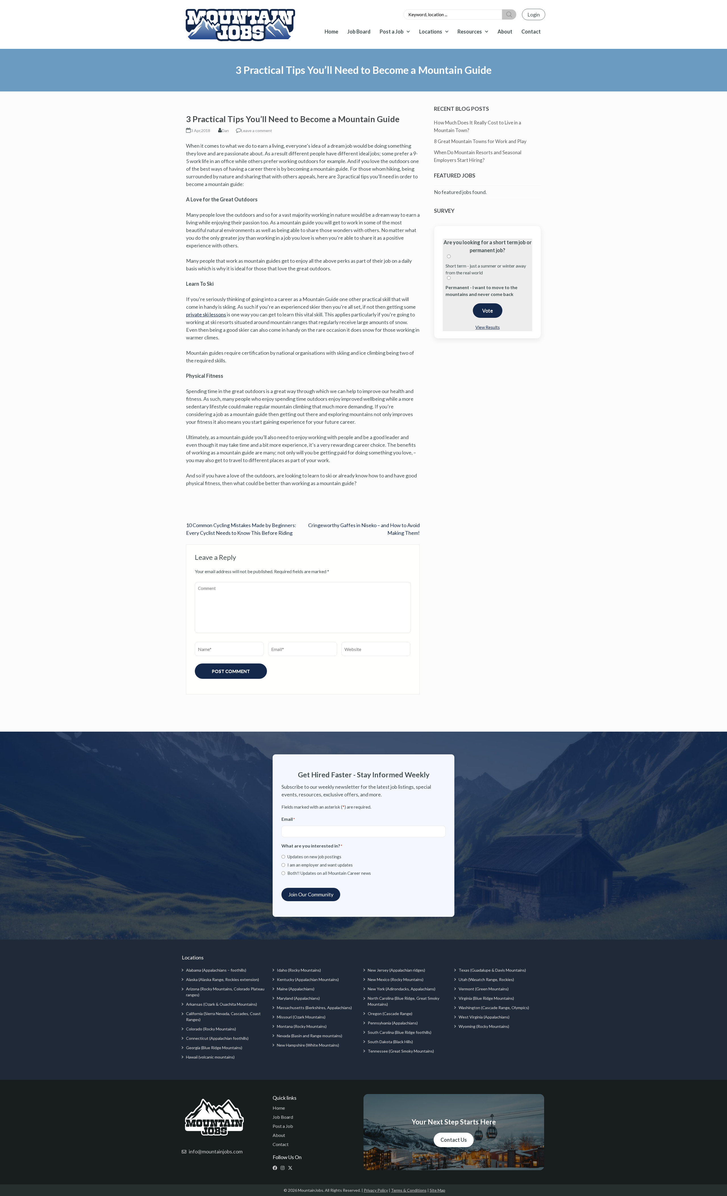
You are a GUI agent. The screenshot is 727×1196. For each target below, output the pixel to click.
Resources (469, 31)
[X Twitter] (291, 1168)
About (505, 31)
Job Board (359, 31)
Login (533, 14)
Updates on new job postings (314, 856)
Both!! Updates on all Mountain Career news (329, 873)
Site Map (437, 1190)
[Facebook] (276, 1168)
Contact (531, 31)
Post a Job (392, 31)
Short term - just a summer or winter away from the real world (486, 269)
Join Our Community (310, 894)
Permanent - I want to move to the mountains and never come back (481, 291)
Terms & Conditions (409, 1190)
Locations (430, 31)
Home (331, 31)
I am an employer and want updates (320, 864)
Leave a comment (256, 130)
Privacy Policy (376, 1190)
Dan (225, 130)
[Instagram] (283, 1168)
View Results (487, 327)
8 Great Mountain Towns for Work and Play (480, 141)
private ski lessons (206, 314)
